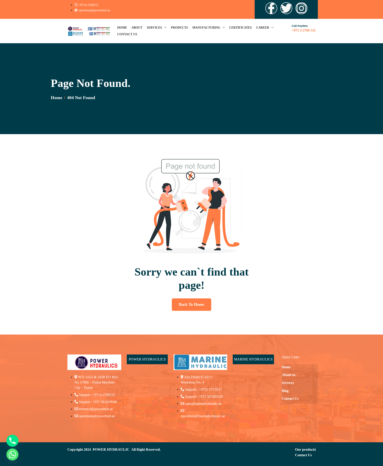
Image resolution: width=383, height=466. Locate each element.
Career (262, 27)
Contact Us (127, 34)
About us (288, 375)
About (136, 27)
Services (154, 27)
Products (179, 27)
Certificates (240, 27)
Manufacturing (206, 27)
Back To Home (191, 304)
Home (122, 27)
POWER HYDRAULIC (111, 449)
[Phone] (12, 441)
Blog (285, 391)
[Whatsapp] (12, 454)
